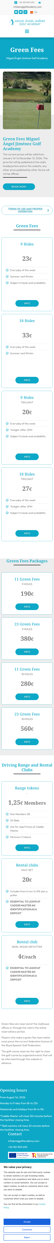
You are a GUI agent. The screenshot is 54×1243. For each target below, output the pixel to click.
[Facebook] (16, 12)
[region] (27, 1203)
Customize (27, 1229)
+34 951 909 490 (17, 1147)
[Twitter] (21, 12)
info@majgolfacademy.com (23, 1141)
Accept (27, 1222)
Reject (27, 1237)
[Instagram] (25, 12)
